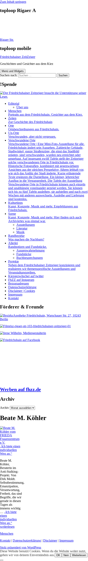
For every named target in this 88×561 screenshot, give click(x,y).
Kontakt (13, 298)
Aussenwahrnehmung (30, 250)
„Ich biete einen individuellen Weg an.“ (10, 450)
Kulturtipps (43, 206)
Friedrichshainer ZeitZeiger (17, 57)
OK (58, 555)
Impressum (15, 294)
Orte (33, 127)
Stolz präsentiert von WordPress (20, 547)
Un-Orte (32, 134)
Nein (66, 555)
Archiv (4, 407)
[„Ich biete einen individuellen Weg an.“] (11, 442)
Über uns (22, 107)
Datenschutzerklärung (22, 287)
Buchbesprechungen (29, 257)
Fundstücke (23, 254)
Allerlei (27, 244)
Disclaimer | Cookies (21, 291)
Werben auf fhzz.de (20, 389)
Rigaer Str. (7, 39)
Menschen (45, 112)
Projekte (44, 267)
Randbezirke (26, 237)
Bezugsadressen (18, 283)
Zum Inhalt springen (13, 1)
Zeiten (30, 120)
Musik (20, 232)
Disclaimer (50, 540)
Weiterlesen (79, 555)
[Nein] (1, 560)
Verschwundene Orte (48, 170)
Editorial (13, 103)
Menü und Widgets (13, 71)
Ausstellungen (25, 224)
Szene (44, 217)
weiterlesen (8, 519)
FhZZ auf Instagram (21, 280)
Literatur (21, 228)
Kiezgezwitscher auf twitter (26, 276)
